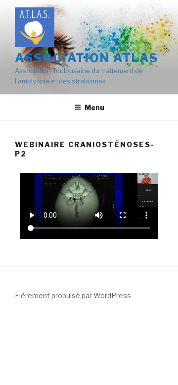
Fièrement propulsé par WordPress (73, 295)
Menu (94, 107)
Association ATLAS (86, 58)
